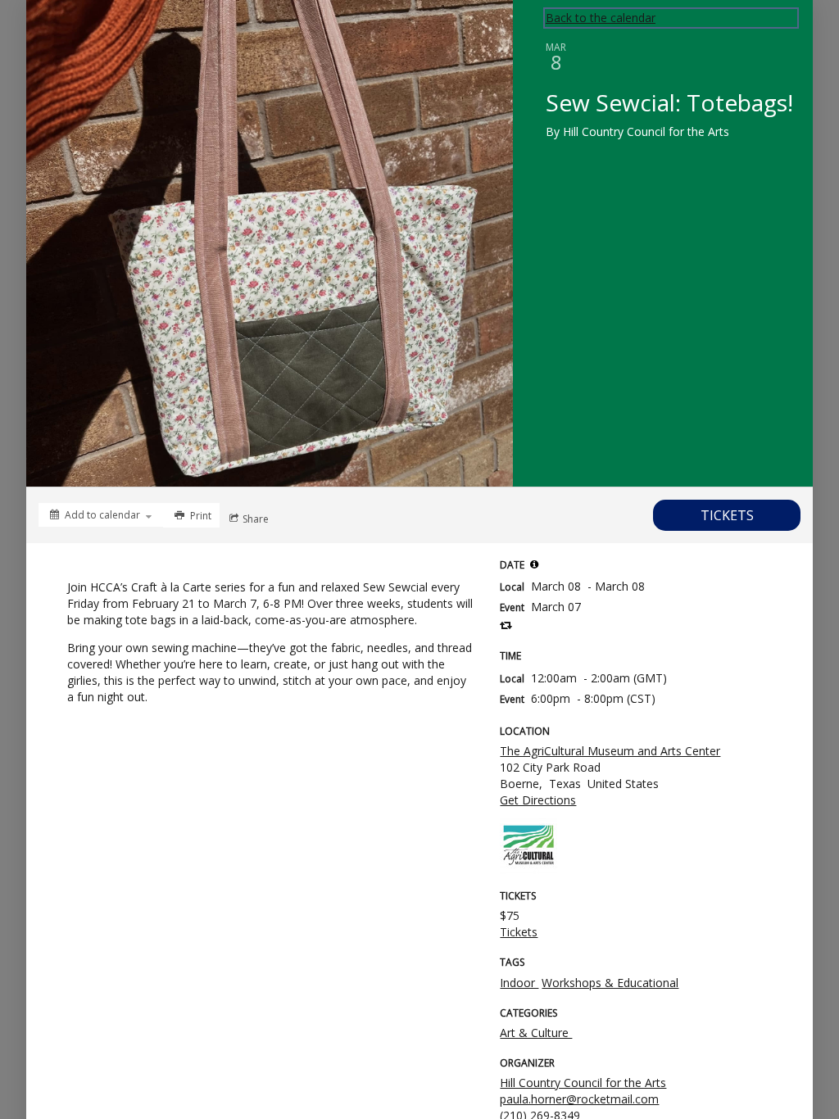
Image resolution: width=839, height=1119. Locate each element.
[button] (534, 564)
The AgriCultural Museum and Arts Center (610, 751)
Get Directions (538, 800)
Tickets (518, 932)
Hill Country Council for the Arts (583, 1082)
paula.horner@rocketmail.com (579, 1099)
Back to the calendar (600, 17)
